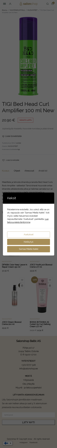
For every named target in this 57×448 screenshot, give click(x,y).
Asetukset (28, 234)
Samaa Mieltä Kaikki (28, 249)
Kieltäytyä (28, 242)
